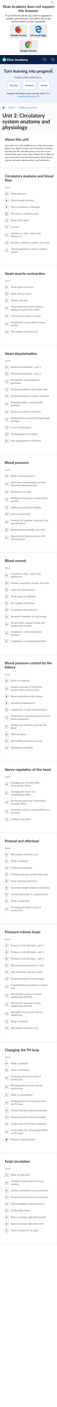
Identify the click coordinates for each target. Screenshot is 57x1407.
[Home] (3, 107)
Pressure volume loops (23, 932)
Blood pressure (17, 463)
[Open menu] (53, 59)
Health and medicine (28, 108)
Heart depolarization (21, 354)
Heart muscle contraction (25, 274)
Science (11, 108)
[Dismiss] (52, 2)
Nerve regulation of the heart (28, 770)
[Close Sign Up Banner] (52, 69)
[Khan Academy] (14, 59)
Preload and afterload (22, 841)
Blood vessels (15, 561)
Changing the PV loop (22, 1050)
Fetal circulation (17, 1161)
